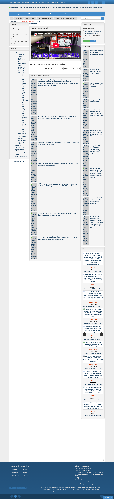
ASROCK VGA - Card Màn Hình (24, 86)
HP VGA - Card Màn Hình (24, 112)
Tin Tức (25, 469)
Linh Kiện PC (18, 53)
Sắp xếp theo (49, 68)
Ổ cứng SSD (21, 69)
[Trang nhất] (12, 14)
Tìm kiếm (14, 479)
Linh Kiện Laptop (19, 147)
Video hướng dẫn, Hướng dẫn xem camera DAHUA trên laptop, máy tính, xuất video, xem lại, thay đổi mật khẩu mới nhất (96, 222)
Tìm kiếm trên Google (91, 33)
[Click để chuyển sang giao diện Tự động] (11, 496)
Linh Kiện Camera (19, 151)
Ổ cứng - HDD (22, 67)
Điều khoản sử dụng (48, 491)
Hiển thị (66, 68)
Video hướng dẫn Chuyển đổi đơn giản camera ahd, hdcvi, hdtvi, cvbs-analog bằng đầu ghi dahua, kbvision (96, 172)
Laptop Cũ (17, 145)
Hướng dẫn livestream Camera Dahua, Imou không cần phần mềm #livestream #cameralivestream (58, 164)
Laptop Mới (17, 144)
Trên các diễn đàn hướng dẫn (93, 35)
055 (102, 489)
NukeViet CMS (90, 489)
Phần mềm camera (18, 161)
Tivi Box (16, 154)
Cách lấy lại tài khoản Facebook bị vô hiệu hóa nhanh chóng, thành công (96, 200)
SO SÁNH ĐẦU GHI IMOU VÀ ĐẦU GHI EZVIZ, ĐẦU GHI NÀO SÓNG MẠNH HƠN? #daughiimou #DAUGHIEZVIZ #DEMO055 (57, 117)
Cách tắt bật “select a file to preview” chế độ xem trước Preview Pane (96, 53)
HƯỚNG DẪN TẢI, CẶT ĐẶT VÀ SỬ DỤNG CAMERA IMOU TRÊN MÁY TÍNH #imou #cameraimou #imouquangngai (58, 238)
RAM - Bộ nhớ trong (22, 64)
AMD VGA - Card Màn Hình (23, 77)
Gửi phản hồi (108, 497)
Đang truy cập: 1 (22, 487)
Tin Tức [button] (28, 14)
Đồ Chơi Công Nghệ (20, 156)
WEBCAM (37, 21)
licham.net (103, 460)
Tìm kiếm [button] (37, 14)
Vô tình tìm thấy (89, 38)
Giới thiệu (14, 469)
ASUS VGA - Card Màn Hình (23, 95)
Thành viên (15, 472)
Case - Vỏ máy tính (22, 134)
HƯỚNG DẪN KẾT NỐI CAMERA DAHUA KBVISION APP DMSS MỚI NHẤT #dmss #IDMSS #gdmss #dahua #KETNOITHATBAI (57, 185)
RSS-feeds (25, 479)
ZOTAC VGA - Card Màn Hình (24, 127)
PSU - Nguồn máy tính (22, 137)
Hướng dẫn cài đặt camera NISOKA (95, 100)
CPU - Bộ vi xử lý (22, 61)
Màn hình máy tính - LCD (22, 141)
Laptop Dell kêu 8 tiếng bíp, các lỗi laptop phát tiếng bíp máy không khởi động (96, 112)
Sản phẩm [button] (19, 14)
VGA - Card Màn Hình (21, 71)
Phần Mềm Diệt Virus (20, 153)
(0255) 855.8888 (15, 2)
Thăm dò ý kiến (16, 476)
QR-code (13, 487)
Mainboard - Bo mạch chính (21, 56)
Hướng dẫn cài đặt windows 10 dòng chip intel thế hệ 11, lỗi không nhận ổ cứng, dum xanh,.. (96, 149)
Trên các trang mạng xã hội (93, 31)
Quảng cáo (26, 476)
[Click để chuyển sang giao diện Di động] (19, 496)
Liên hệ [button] (45, 14)
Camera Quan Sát (19, 149)
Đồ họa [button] (67, 14)
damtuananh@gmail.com (29, 2)
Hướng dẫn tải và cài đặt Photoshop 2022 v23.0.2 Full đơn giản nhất (96, 133)
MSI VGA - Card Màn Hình (24, 119)
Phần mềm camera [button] (55, 14)
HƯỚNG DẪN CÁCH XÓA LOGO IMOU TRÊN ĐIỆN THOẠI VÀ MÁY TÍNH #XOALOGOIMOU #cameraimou (57, 214)
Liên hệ (25, 472)
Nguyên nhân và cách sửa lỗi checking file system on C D (96, 84)
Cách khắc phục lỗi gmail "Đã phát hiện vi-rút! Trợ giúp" (96, 71)
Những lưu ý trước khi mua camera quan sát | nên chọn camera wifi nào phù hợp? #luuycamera (58, 143)
